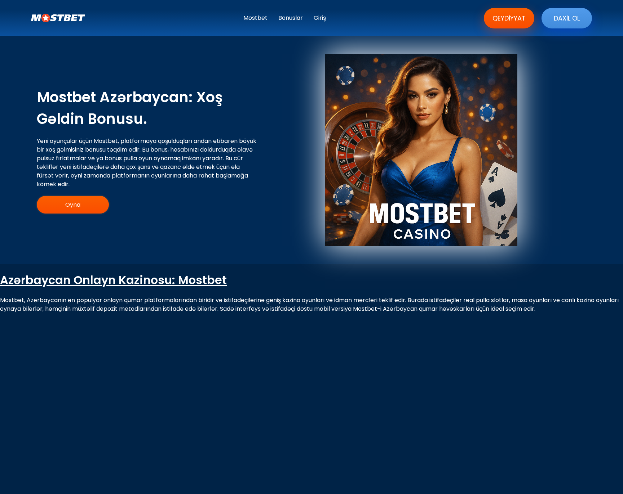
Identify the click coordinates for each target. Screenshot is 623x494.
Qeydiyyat (509, 18)
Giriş (320, 18)
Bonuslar (290, 18)
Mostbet (255, 18)
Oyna (72, 205)
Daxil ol (567, 18)
